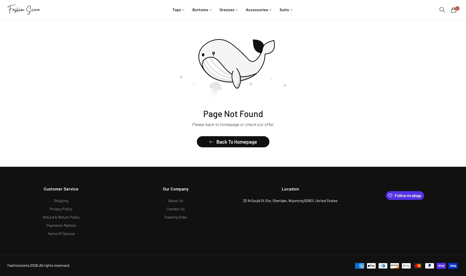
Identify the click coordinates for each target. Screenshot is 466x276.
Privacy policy (61, 208)
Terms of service (61, 233)
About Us (175, 200)
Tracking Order (175, 217)
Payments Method (61, 225)
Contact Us (175, 208)
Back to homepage (236, 142)
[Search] (442, 10)
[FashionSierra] (24, 9)
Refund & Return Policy (61, 217)
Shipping (61, 200)
